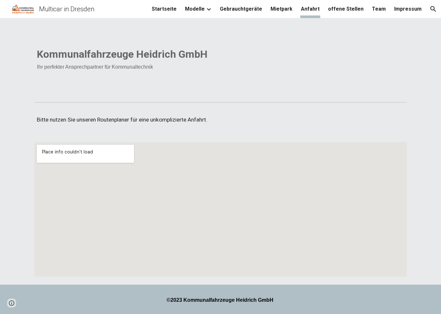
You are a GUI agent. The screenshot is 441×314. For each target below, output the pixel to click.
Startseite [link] (164, 9)
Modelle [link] (195, 9)
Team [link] (379, 9)
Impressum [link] (408, 9)
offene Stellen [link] (346, 9)
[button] (433, 9)
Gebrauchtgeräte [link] (241, 9)
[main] (220, 59)
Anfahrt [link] (310, 9)
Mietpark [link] (281, 9)
